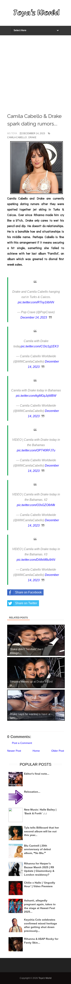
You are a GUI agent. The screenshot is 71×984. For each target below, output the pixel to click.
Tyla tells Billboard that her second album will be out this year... (41, 831)
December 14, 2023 (33, 317)
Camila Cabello (17, 137)
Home (36, 750)
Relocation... (32, 791)
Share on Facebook (28, 592)
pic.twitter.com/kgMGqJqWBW (36, 395)
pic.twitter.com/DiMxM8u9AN (36, 559)
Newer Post (14, 750)
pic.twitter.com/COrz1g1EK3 (40, 346)
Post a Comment (22, 742)
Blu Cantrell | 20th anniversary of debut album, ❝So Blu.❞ (37, 849)
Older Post (57, 750)
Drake (32, 137)
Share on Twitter (26, 603)
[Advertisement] (35, 73)
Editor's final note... (36, 773)
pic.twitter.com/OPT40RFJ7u (36, 450)
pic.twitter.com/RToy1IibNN (36, 302)
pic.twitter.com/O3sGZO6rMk (36, 505)
